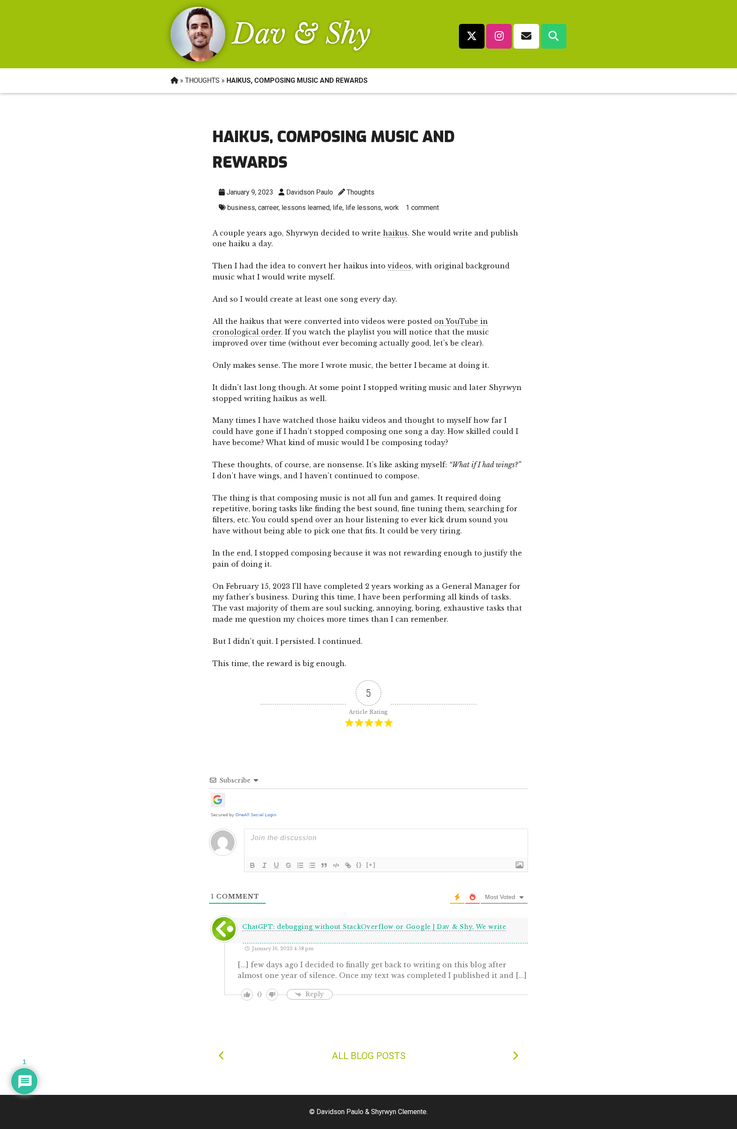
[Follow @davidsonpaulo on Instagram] (499, 36)
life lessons (363, 208)
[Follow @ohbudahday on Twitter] (471, 36)
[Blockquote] (324, 865)
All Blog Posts (369, 1055)
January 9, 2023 (249, 192)
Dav (259, 34)
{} (359, 864)
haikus (395, 233)
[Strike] (288, 865)
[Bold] (252, 865)
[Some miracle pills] (222, 1055)
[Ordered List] (300, 865)
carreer (268, 208)
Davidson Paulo (309, 192)
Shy (348, 34)
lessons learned (305, 208)
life (337, 208)
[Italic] (264, 865)
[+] (371, 864)
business (241, 208)
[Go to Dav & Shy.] (174, 80)
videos (400, 266)
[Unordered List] (312, 865)
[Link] (348, 865)
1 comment (422, 208)
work (391, 208)
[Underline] (276, 865)
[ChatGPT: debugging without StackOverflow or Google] (515, 1055)
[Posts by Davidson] (198, 59)
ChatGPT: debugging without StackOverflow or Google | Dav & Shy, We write (374, 927)
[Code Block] (336, 865)
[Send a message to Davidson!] (526, 36)
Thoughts (360, 192)
